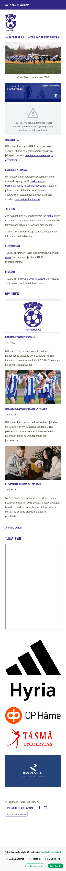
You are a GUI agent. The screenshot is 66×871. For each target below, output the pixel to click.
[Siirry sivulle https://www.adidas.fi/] (33, 657)
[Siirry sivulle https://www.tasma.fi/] (33, 739)
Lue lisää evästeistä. (51, 852)
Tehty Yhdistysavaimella (16, 814)
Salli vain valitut (35, 866)
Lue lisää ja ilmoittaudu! (27, 199)
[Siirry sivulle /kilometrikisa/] (33, 92)
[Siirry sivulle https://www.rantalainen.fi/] (33, 771)
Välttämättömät (16, 859)
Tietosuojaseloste (14, 808)
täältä (50, 216)
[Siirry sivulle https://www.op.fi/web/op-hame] (33, 715)
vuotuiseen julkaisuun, (34, 278)
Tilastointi (36, 859)
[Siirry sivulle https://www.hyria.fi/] (33, 691)
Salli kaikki (55, 866)
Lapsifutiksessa (35, 185)
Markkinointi (54, 859)
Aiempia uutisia (13, 527)
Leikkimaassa (37, 181)
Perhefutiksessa (14, 185)
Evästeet (30, 808)
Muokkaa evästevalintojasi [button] (33, 130)
